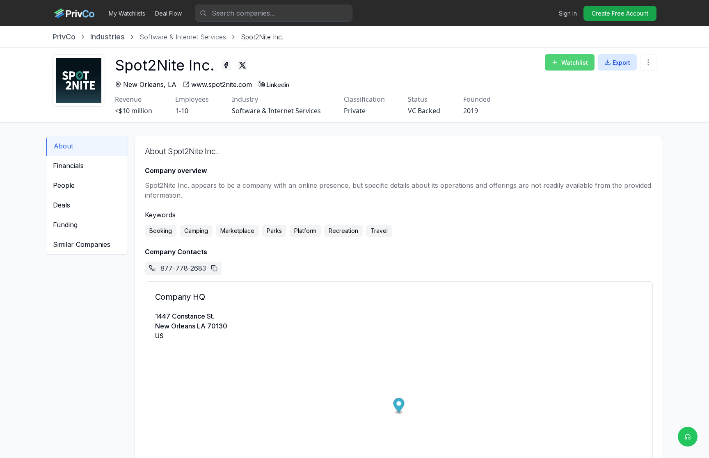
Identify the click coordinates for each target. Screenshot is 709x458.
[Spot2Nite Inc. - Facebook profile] (226, 65)
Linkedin (278, 84)
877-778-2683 (183, 268)
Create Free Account (620, 13)
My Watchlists (127, 13)
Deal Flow (168, 13)
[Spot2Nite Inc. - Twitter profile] (242, 65)
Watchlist (574, 62)
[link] (262, 37)
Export (621, 62)
